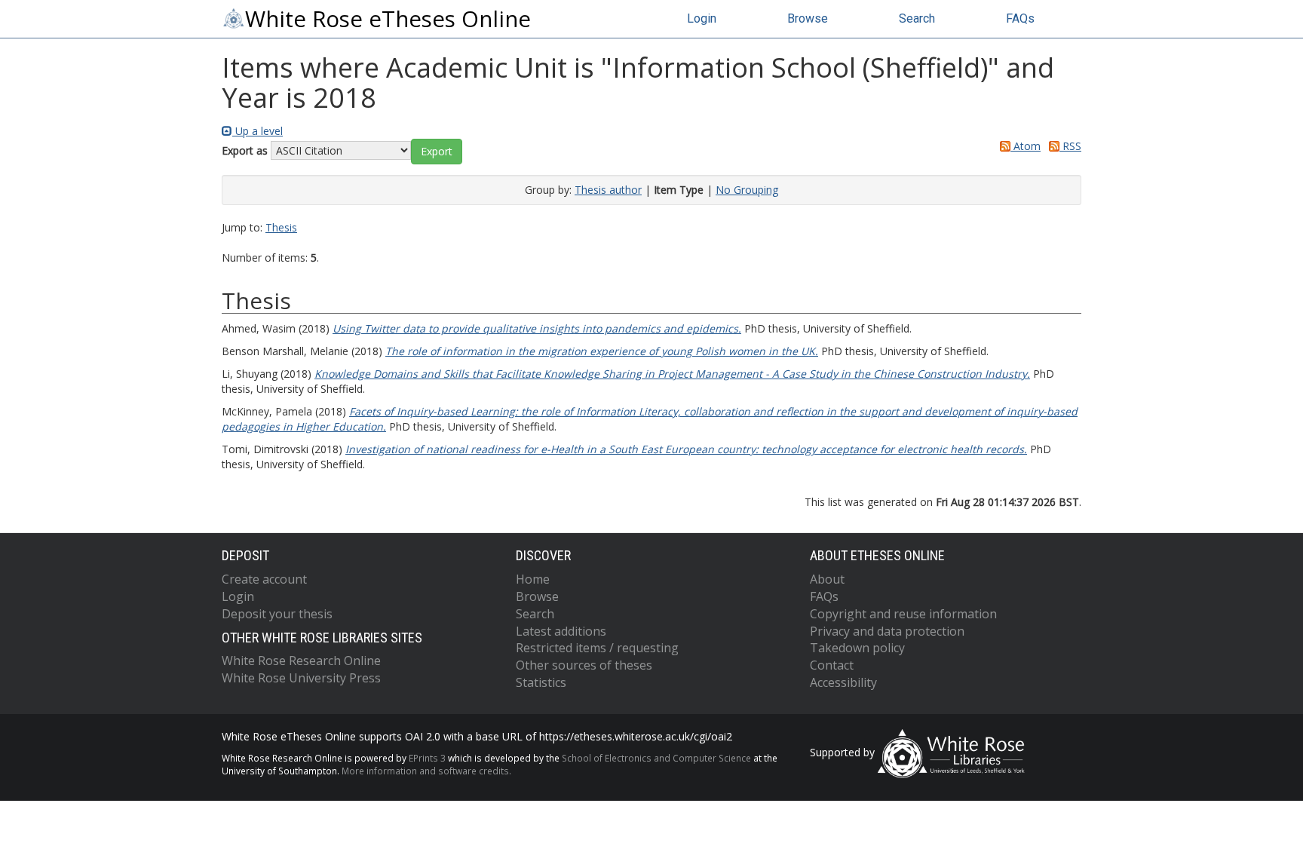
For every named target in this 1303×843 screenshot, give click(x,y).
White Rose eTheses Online (388, 19)
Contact (832, 665)
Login (701, 18)
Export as (245, 150)
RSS (1070, 146)
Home (533, 579)
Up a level (257, 131)
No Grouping (747, 189)
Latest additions (561, 631)
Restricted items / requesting (597, 647)
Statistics (541, 682)
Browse (807, 18)
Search (917, 18)
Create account (264, 579)
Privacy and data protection (887, 631)
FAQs (1020, 18)
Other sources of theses (584, 665)
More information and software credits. (426, 771)
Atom (1025, 146)
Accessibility (843, 682)
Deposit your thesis (277, 613)
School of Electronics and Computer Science (656, 758)
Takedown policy (857, 647)
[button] (436, 151)
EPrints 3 (427, 758)
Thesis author (608, 189)
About (827, 579)
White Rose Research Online (301, 660)
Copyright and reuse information (903, 613)
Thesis (281, 227)
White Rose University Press (301, 678)
